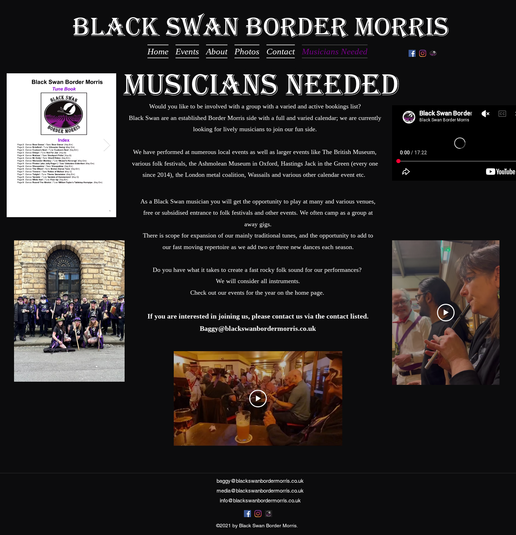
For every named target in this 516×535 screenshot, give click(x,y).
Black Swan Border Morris (261, 27)
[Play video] (446, 312)
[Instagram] (422, 53)
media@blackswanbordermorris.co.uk (260, 491)
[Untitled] (433, 53)
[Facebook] (412, 53)
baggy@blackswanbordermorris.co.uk (260, 481)
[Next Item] (107, 145)
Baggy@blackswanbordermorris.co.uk (258, 328)
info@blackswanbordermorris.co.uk (260, 500)
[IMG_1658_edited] (268, 513)
